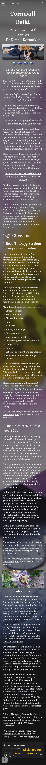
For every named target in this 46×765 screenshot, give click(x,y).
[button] (3, 3)
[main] (23, 25)
